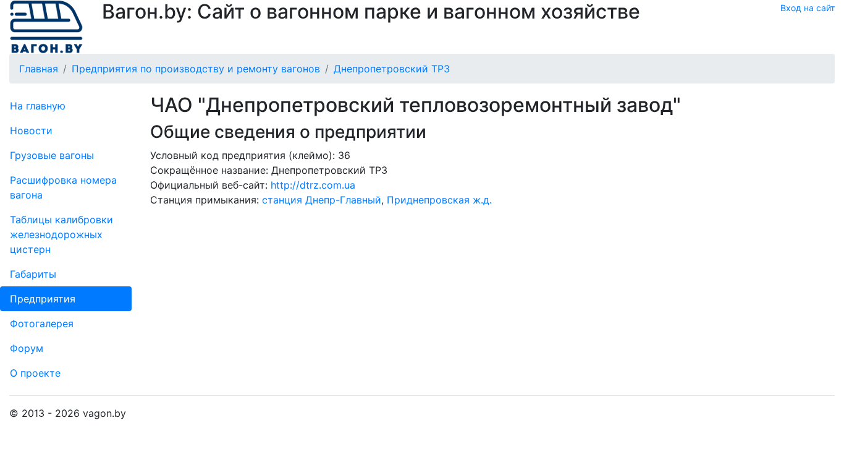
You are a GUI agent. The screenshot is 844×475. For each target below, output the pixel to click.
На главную (37, 106)
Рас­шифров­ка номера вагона (63, 187)
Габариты (33, 274)
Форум (26, 348)
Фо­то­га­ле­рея (42, 323)
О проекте (35, 373)
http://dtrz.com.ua (313, 185)
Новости (31, 130)
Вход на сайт (807, 7)
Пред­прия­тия (42, 299)
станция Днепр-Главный (321, 200)
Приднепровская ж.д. (439, 200)
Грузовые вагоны (52, 155)
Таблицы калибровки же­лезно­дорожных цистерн (61, 234)
